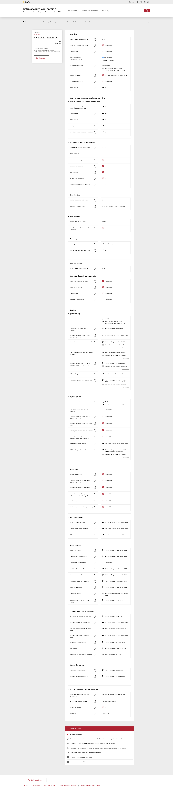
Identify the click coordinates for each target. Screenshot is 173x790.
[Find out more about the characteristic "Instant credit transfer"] (95, 587)
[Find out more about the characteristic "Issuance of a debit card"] (95, 66)
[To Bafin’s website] (26, 2)
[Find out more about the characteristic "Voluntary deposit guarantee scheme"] (95, 250)
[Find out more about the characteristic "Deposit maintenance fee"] (95, 300)
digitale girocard (109, 60)
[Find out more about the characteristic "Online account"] (95, 88)
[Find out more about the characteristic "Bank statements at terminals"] (95, 529)
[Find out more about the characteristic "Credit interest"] (95, 52)
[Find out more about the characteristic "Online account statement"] (95, 535)
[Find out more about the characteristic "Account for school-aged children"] (95, 160)
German (132, 2)
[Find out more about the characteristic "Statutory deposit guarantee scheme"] (95, 244)
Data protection (49, 786)
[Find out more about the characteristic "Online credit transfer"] (95, 550)
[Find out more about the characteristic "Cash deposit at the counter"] (95, 670)
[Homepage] (23, 22)
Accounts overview (90, 10)
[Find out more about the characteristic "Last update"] (95, 714)
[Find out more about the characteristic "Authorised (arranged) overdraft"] (95, 45)
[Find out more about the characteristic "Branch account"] (95, 114)
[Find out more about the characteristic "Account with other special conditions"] (95, 185)
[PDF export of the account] (149, 22)
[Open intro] (148, 2)
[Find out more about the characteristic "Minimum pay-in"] (95, 154)
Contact (25, 786)
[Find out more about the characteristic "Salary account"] (95, 172)
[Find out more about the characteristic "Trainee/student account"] (95, 166)
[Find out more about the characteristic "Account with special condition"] (95, 148)
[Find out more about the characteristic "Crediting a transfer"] (95, 594)
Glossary (105, 10)
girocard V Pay (108, 57)
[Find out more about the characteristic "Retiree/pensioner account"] (95, 178)
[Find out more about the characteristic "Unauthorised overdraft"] (95, 287)
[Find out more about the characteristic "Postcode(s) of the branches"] (95, 206)
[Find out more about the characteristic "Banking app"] (95, 126)
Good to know (73, 10)
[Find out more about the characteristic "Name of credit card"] (95, 75)
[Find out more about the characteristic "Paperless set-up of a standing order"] (95, 623)
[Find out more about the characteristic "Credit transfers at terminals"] (95, 563)
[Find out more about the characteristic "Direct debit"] (95, 649)
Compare (42, 58)
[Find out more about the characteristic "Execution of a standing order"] (95, 642)
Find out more (125, 347)
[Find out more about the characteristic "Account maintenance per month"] (95, 39)
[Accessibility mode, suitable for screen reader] (144, 2)
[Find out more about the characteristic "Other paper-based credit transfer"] (95, 581)
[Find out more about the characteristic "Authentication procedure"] (95, 132)
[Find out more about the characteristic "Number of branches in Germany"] (95, 200)
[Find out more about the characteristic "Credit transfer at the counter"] (95, 557)
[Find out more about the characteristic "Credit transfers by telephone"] (95, 569)
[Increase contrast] (137, 2)
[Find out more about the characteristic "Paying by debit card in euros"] (95, 374)
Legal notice (36, 786)
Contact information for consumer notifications (47, 52)
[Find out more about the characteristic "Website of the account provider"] (95, 701)
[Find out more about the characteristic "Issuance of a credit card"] (95, 82)
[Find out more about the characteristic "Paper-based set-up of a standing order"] (95, 616)
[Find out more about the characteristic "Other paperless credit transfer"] (95, 575)
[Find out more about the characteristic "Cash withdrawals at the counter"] (95, 676)
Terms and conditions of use (90, 786)
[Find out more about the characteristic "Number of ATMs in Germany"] (95, 222)
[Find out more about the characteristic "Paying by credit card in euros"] (95, 501)
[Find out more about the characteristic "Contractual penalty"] (95, 708)
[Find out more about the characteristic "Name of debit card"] (95, 58)
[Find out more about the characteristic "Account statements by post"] (95, 523)
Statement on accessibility (67, 786)
